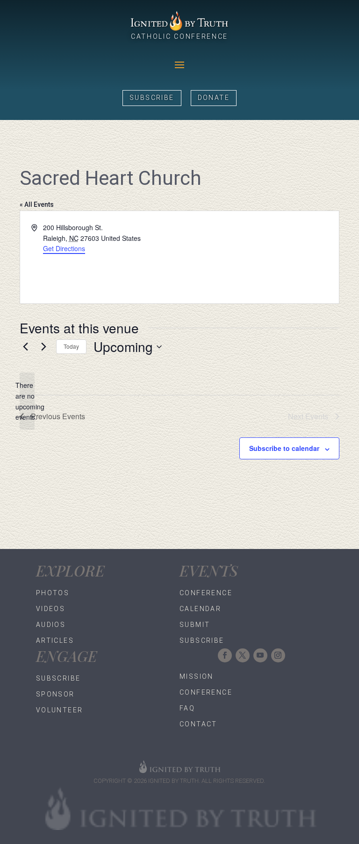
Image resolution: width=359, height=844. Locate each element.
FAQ (187, 708)
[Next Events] (43, 346)
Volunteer (59, 710)
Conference (206, 593)
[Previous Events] (25, 346)
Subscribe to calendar (284, 448)
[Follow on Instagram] (278, 655)
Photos (52, 593)
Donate (214, 97)
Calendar (200, 608)
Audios (50, 624)
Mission (197, 676)
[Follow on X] (243, 655)
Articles (55, 640)
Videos (50, 608)
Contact (198, 724)
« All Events (37, 204)
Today (71, 346)
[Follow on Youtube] (260, 655)
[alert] (27, 401)
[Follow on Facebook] (225, 655)
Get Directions (64, 248)
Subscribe (151, 97)
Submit (195, 624)
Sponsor (55, 694)
